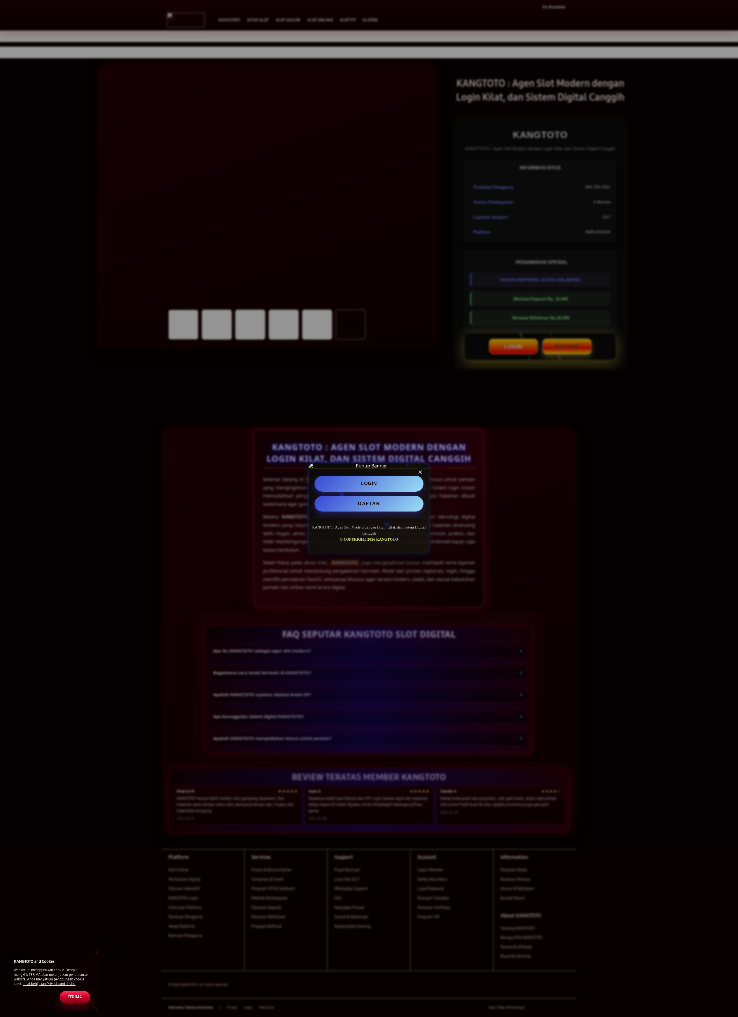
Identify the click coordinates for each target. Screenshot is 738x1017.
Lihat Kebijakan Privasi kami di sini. (49, 984)
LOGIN (369, 483)
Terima (75, 997)
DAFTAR (369, 503)
